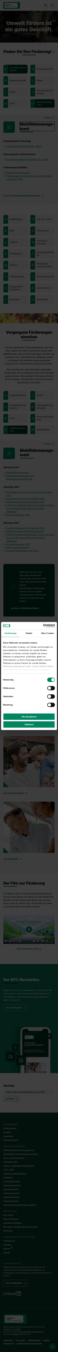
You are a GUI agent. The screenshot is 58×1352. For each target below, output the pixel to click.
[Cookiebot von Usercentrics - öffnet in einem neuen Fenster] (43, 625)
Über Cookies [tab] (47, 633)
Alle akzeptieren (29, 717)
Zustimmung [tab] (10, 633)
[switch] (51, 688)
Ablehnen (29, 724)
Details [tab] (29, 633)
